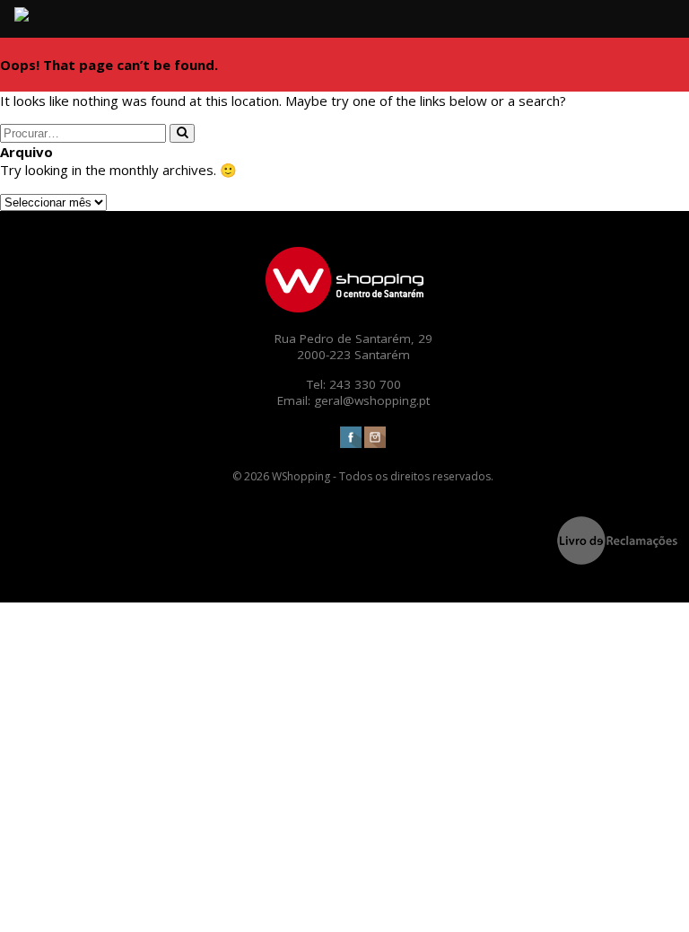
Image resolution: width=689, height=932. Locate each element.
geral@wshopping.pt (372, 400)
